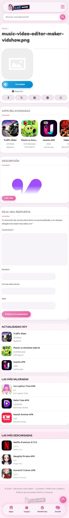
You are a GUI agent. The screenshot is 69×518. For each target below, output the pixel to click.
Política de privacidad (26, 492)
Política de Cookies (54, 488)
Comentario (8, 230)
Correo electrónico (10, 284)
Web (4, 298)
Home (5, 28)
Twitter (21, 97)
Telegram (47, 97)
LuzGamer (40, 488)
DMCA (40, 492)
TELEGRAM (20, 84)
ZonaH (58, 511)
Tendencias (42, 511)
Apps (11, 511)
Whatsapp (60, 97)
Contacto (48, 492)
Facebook (8, 97)
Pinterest (34, 97)
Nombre (6, 269)
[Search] (62, 17)
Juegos (27, 511)
